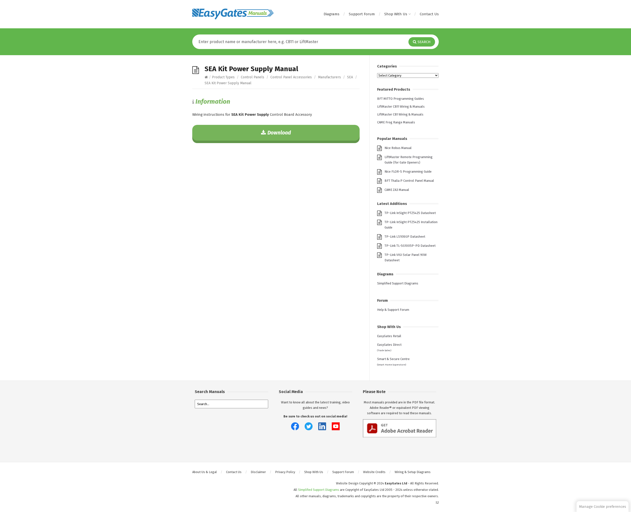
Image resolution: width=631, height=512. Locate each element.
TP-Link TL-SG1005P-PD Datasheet (410, 246)
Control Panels (252, 77)
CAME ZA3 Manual (397, 190)
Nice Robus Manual (398, 148)
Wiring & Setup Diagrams (413, 472)
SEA (350, 77)
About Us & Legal (204, 472)
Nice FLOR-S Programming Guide (408, 171)
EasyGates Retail (389, 336)
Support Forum (362, 14)
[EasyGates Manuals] (233, 14)
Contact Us (429, 14)
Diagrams (331, 14)
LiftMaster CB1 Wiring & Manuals (400, 114)
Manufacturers (329, 77)
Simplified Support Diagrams (397, 283)
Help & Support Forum (393, 310)
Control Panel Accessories (291, 77)
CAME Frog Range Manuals (396, 122)
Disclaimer (258, 472)
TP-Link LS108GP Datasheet (405, 236)
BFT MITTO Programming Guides (400, 98)
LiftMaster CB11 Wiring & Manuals (401, 106)
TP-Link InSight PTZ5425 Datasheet (410, 213)
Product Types (223, 77)
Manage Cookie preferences (602, 506)
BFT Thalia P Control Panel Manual (409, 180)
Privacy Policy (285, 472)
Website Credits (374, 472)
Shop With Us (395, 14)
